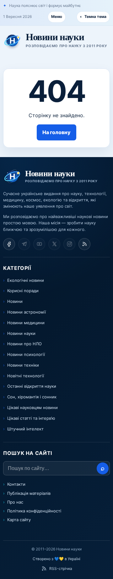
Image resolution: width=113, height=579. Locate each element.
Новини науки (21, 333)
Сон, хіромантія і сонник (31, 396)
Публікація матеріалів (29, 493)
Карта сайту (19, 519)
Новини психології (26, 354)
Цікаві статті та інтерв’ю (31, 418)
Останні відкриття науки (31, 386)
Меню (56, 16)
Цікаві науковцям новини (32, 407)
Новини (15, 301)
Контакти (16, 484)
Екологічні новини (25, 280)
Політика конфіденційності (34, 510)
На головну (56, 132)
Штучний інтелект (25, 428)
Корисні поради (23, 290)
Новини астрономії (26, 311)
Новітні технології (25, 375)
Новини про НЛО (24, 343)
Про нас (15, 502)
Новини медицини (26, 322)
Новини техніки (23, 365)
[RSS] (84, 244)
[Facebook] (9, 244)
